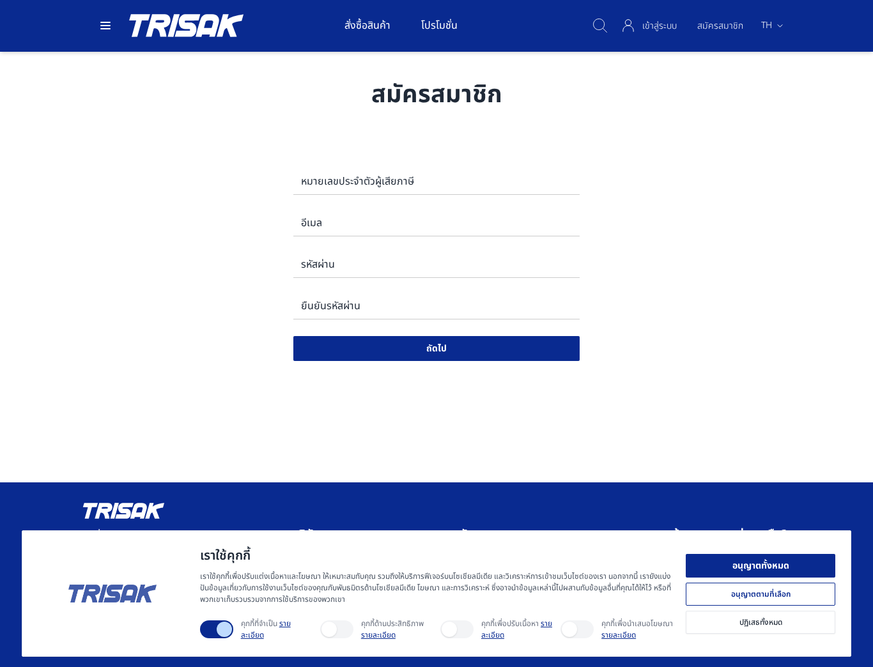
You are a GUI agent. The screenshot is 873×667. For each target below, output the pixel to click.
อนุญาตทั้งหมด (760, 565)
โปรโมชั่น (439, 25)
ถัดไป (436, 348)
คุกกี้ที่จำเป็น (266, 629)
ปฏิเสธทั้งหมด (760, 622)
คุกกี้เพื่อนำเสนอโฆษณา (637, 629)
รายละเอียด (378, 635)
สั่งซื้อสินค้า (367, 25)
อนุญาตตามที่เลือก (761, 594)
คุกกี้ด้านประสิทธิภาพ (392, 629)
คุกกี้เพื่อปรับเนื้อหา (516, 629)
